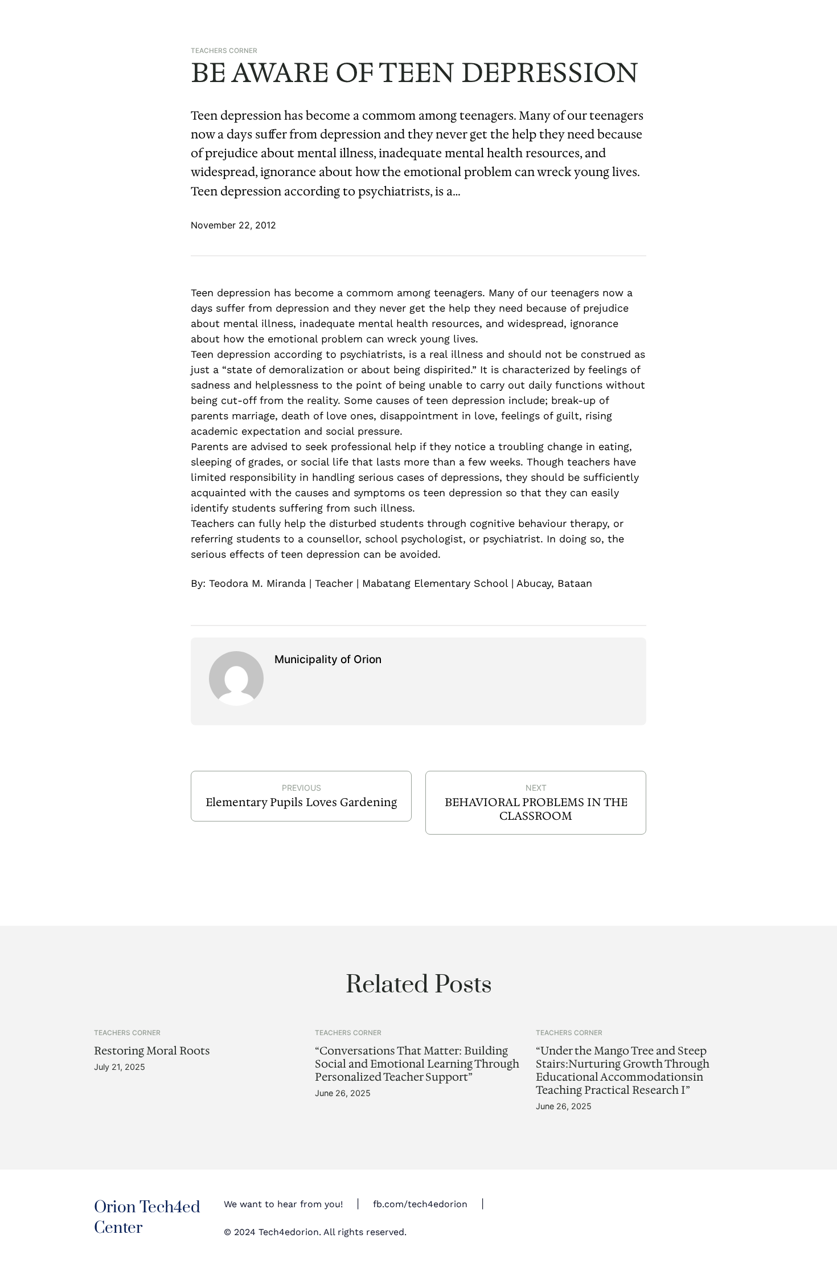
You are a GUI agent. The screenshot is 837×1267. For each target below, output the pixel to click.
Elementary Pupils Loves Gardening (301, 802)
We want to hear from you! (283, 1204)
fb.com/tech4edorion (420, 1204)
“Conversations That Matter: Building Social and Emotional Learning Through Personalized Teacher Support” (417, 1064)
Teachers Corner (224, 51)
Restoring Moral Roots (152, 1050)
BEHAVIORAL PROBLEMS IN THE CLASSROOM (536, 809)
